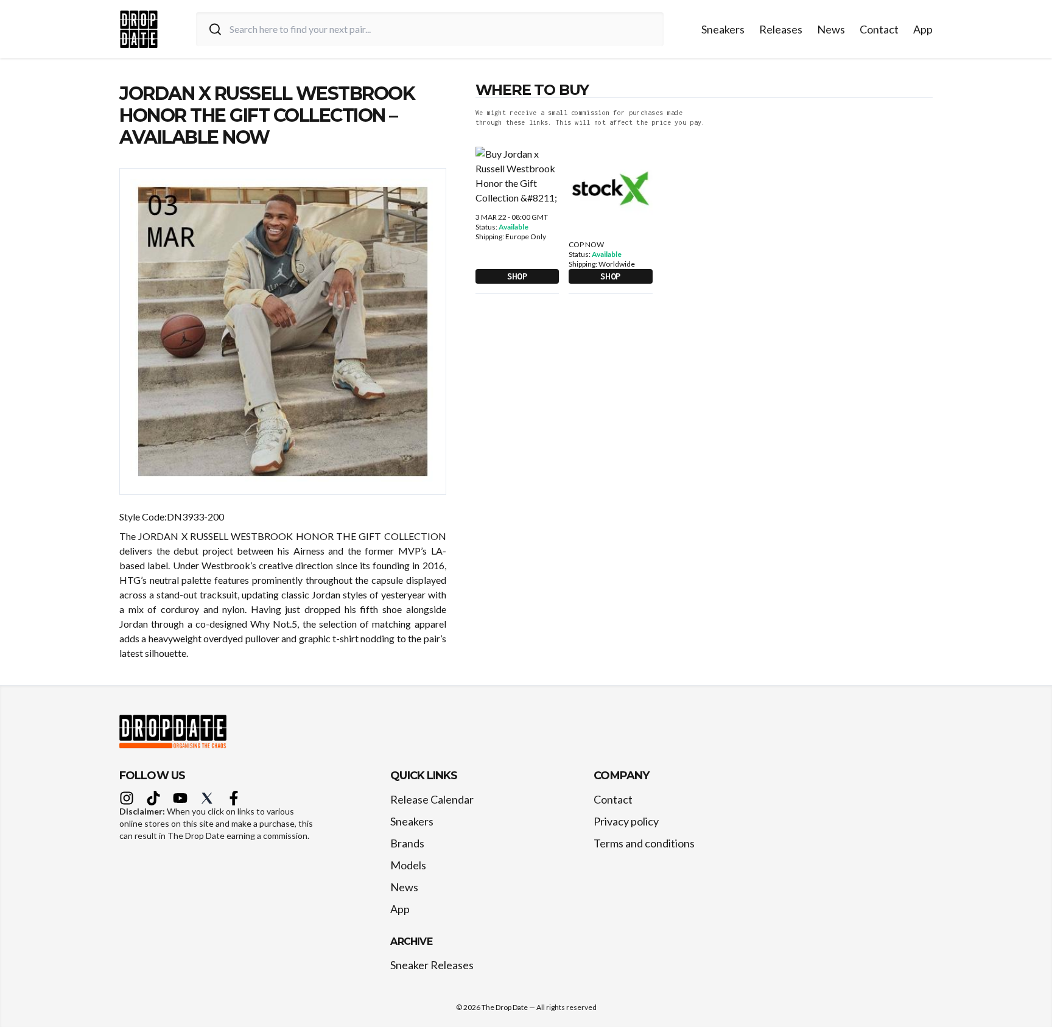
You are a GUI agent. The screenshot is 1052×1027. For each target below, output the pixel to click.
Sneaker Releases (432, 965)
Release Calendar (432, 799)
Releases (780, 29)
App (923, 29)
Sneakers (723, 29)
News (831, 29)
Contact (879, 29)
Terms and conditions (644, 843)
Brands (407, 843)
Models (408, 865)
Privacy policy (626, 821)
